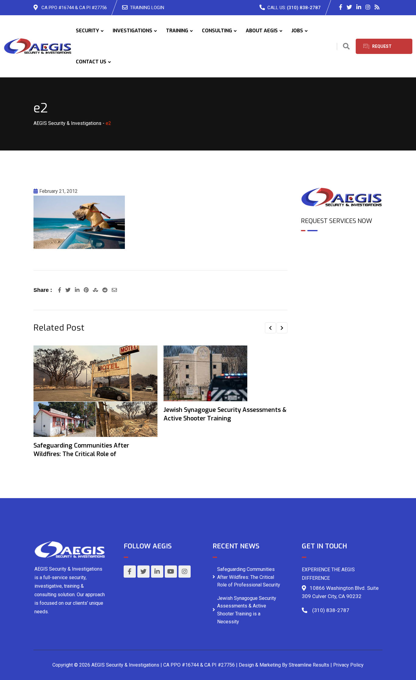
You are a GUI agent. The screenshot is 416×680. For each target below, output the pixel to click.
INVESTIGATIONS (132, 30)
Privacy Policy (348, 665)
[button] (270, 327)
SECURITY (87, 30)
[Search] (346, 46)
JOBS (297, 30)
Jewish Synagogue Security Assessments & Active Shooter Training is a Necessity (246, 610)
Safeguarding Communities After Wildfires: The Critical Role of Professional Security (248, 577)
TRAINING (177, 30)
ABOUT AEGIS (262, 30)
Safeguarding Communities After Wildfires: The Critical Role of (81, 449)
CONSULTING (217, 30)
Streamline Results (309, 665)
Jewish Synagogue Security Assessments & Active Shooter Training (225, 414)
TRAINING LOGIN (147, 7)
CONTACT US (91, 61)
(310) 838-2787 (304, 7)
